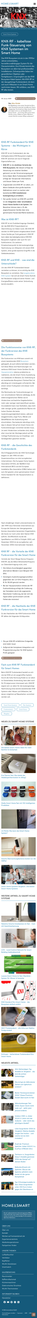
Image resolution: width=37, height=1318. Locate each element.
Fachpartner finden (9, 1245)
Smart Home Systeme (9, 34)
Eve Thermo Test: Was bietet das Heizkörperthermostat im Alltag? (13, 776)
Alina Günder (16, 103)
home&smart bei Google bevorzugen (26, 98)
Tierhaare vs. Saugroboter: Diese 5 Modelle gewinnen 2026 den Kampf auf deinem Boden (25, 1158)
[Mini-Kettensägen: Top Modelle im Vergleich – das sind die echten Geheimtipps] (7, 1073)
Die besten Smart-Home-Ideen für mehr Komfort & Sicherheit (16, 748)
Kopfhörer (6, 1261)
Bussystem (24, 361)
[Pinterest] (11, 1302)
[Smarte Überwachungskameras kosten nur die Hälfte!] (18, 846)
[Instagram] (15, 1302)
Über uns (5, 1230)
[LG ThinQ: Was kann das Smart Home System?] (18, 819)
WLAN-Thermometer (10, 1288)
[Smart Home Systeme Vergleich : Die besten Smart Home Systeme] (18, 874)
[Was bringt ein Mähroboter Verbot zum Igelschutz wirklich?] (7, 1084)
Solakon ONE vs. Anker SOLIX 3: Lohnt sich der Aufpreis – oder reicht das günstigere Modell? (24, 1119)
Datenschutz (5, 1314)
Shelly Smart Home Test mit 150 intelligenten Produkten (18, 804)
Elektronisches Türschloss (11, 1285)
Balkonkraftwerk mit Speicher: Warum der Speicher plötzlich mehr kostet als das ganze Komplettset (24, 1172)
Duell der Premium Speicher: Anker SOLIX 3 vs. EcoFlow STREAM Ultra (25, 1146)
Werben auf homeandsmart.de (13, 1236)
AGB (30, 1313)
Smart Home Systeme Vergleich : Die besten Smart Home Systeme (18, 887)
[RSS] (18, 1302)
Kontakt (5, 1233)
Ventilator (6, 1258)
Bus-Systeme (27, 705)
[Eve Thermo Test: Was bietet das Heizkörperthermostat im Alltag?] (18, 763)
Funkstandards (8, 709)
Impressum (20, 1313)
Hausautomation (7, 372)
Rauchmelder (7, 1276)
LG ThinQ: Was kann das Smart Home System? (15, 832)
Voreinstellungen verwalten (8, 1313)
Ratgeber (6, 714)
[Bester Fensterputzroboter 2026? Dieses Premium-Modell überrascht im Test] (7, 1095)
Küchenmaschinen (9, 1282)
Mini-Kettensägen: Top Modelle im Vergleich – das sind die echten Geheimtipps (25, 1072)
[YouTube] (8, 1302)
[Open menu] (34, 4)
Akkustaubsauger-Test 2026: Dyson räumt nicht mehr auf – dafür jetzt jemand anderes (24, 1107)
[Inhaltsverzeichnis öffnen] (33, 1315)
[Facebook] (4, 1302)
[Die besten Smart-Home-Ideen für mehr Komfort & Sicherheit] (18, 735)
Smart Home (23, 709)
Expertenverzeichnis (10, 1239)
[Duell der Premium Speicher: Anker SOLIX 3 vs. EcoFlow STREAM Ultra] (7, 1146)
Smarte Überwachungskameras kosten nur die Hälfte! (18, 859)
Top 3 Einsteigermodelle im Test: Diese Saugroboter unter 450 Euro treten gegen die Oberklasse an (25, 1185)
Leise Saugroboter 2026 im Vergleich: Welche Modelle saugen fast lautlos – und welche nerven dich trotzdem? (25, 1133)
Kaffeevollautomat (9, 1279)
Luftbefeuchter (8, 1254)
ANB (26, 1313)
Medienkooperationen (10, 1242)
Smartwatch (6, 1267)
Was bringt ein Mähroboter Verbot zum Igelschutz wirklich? (25, 1084)
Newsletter (6, 1298)
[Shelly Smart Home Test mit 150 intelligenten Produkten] (18, 791)
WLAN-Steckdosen (9, 1264)
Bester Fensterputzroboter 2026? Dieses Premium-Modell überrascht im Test (25, 1095)
